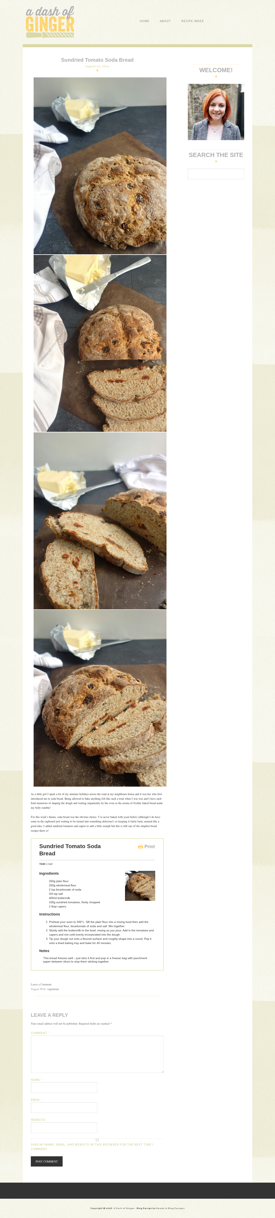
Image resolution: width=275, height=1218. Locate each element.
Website (38, 1120)
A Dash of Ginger (49, 8)
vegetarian (53, 989)
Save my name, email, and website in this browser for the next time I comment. (92, 1147)
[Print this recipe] (146, 848)
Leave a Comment (41, 984)
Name (36, 1080)
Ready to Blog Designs (170, 1208)
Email (36, 1099)
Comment (40, 1033)
